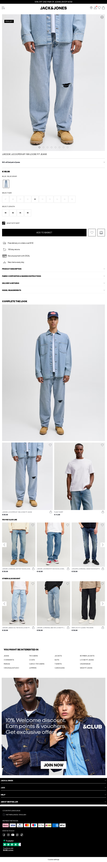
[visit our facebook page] (4, 836)
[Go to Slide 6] (59, 147)
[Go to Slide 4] (51, 147)
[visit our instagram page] (8, 836)
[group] (18, 548)
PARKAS (7, 664)
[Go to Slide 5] (55, 147)
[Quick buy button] (51, 512)
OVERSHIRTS (9, 660)
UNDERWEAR (85, 664)
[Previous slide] (4, 545)
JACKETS (58, 656)
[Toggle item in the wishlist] (92, 232)
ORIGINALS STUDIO (11, 668)
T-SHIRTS (58, 664)
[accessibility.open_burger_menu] (3, 8)
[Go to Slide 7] (63, 147)
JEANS (6, 656)
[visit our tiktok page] (21, 836)
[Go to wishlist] (99, 9)
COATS (32, 660)
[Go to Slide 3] (47, 147)
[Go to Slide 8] (67, 147)
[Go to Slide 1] (39, 147)
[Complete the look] (102, 17)
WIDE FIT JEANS (86, 668)
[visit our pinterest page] (17, 836)
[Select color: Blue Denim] (6, 184)
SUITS (57, 660)
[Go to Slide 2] (43, 147)
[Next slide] (102, 545)
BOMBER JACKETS (87, 656)
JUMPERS (32, 668)
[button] (5, 199)
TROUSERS (33, 656)
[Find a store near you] (91, 9)
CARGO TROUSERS (36, 664)
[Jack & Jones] (53, 9)
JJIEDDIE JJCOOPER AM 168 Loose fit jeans (24, 154)
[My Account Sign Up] (53, 726)
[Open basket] (103, 8)
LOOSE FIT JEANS (87, 660)
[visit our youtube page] (12, 836)
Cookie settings (53, 859)
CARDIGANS (60, 668)
